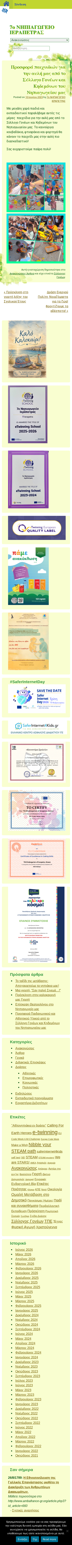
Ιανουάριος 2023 (26, 1404)
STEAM (32, 1157)
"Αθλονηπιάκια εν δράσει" (28, 1125)
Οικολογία (54, 1189)
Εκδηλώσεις (23, 1093)
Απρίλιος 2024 (25, 1343)
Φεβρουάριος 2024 (28, 1352)
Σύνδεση (20, 4)
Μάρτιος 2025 (24, 1301)
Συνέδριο (25, 1216)
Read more (49, 1539)
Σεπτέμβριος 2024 (27, 1329)
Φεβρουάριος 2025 (28, 1305)
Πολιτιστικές (30, 1087)
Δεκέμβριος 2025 (27, 1277)
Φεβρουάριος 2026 (28, 1268)
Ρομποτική (51, 1211)
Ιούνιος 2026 (24, 1249)
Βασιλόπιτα (25, 1174)
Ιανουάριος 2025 (26, 1310)
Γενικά (19, 1057)
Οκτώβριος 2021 (26, 1455)
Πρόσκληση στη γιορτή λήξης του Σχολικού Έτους (16, 296)
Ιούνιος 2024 (24, 1334)
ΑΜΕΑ (33, 1163)
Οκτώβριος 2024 (26, 1324)
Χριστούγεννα (46, 1227)
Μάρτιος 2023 (24, 1394)
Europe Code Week (50, 1139)
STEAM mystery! (46, 1157)
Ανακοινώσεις (18, 273)
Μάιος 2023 (23, 1390)
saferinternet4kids (50, 1151)
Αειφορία (51, 1163)
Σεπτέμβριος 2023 (27, 1376)
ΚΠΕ (38, 1189)
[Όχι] (67, 1531)
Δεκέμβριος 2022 (27, 1408)
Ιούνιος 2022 (24, 1427)
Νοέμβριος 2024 (26, 1319)
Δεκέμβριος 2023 (27, 1362)
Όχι (35, 1539)
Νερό (44, 1189)
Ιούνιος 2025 (24, 1292)
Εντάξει (22, 1539)
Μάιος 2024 (23, 1338)
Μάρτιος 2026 (24, 1263)
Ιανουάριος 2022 (26, 1451)
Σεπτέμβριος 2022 (27, 1422)
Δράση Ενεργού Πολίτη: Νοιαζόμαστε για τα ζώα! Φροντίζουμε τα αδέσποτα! (53, 301)
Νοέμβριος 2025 (26, 1282)
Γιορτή (37, 1174)
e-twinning (45, 1132)
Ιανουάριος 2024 (26, 1357)
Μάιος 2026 (23, 1254)
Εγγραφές (40, 1179)
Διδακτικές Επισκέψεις (30, 1062)
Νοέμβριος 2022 (26, 1413)
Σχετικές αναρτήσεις (25, 1510)
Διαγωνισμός (18, 1179)
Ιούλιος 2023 (24, 1380)
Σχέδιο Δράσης (38, 1216)
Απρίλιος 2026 (25, 1259)
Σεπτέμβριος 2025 (27, 1287)
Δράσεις (20, 1067)
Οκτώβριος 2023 (26, 1371)
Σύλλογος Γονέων (27, 1221)
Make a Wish (19, 1145)
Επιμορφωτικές (32, 1078)
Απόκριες (43, 1168)
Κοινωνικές (30, 1082)
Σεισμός (15, 1216)
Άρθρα (30, 273)
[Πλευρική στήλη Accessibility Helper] (4, 10)
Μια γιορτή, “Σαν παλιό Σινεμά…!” (38, 990)
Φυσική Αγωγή (23, 1227)
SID (23, 1157)
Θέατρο (30, 1189)
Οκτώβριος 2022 (26, 1418)
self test (15, 1157)
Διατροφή (29, 1179)
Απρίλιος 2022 (25, 1437)
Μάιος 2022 (23, 1432)
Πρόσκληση (36, 1211)
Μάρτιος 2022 (24, 1441)
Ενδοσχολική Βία (23, 1184)
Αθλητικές (29, 1073)
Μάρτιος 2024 (24, 1348)
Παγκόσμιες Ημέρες (40, 1200)
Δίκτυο (46, 1174)
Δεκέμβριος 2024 (27, 1315)
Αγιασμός (42, 1162)
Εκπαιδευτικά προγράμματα (34, 1098)
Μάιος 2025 (23, 1296)
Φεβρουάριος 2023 (28, 1399)
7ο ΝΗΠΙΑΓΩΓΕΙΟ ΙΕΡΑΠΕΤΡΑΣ (32, 29)
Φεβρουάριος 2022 (28, 1446)
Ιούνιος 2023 (24, 1385)
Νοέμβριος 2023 (26, 1366)
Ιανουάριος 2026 (26, 1273)
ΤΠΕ (48, 1221)
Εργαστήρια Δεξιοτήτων (31, 1103)
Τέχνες (58, 1221)
